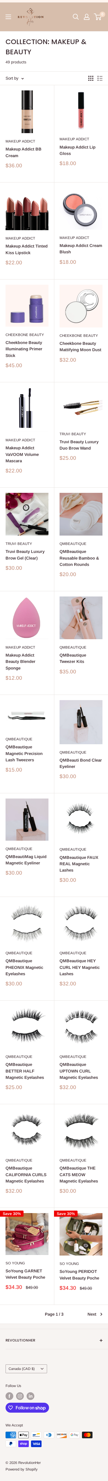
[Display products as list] (99, 78)
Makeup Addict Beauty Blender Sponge (20, 661)
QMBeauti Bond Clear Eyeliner (81, 763)
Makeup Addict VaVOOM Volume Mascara (22, 454)
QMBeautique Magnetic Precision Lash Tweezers (24, 753)
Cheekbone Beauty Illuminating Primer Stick (24, 349)
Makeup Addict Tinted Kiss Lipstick (27, 249)
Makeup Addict (20, 141)
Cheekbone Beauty (25, 335)
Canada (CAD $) (22, 1369)
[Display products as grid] (90, 78)
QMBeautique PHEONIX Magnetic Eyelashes (24, 967)
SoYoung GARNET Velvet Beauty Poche (25, 1274)
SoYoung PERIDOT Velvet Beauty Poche (79, 1274)
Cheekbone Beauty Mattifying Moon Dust (80, 346)
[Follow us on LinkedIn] (30, 1396)
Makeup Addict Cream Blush (81, 248)
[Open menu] (8, 17)
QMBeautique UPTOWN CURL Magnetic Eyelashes (79, 1071)
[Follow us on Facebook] (9, 1396)
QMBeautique (73, 544)
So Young (15, 1263)
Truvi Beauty (73, 434)
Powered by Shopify (22, 1469)
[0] (97, 17)
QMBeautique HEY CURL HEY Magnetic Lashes (80, 967)
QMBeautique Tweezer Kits (73, 658)
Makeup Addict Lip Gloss (78, 150)
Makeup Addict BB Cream (24, 152)
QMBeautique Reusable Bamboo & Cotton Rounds (79, 558)
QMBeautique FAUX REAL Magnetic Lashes (79, 864)
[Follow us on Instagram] (20, 1396)
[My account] (86, 17)
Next (92, 1314)
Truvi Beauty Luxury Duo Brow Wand (79, 444)
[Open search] (76, 17)
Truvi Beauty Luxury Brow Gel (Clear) (25, 554)
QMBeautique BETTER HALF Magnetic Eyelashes (25, 1071)
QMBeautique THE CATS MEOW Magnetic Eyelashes (79, 1174)
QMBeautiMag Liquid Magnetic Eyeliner (26, 859)
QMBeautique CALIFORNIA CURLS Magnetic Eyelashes (26, 1174)
